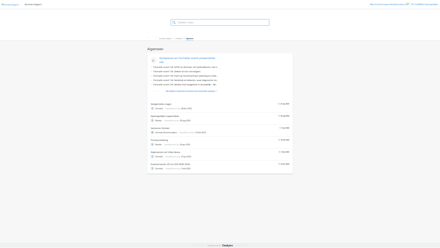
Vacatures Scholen (160, 128)
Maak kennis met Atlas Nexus (165, 152)
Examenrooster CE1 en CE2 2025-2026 (170, 164)
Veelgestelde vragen (161, 104)
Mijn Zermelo (376, 4)
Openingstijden (431, 4)
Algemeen (189, 38)
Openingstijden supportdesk (165, 116)
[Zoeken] (174, 22)
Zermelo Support (165, 38)
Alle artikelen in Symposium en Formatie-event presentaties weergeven (190, 91)
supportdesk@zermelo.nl (394, 4)
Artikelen (178, 38)
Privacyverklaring (159, 140)
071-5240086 (417, 4)
